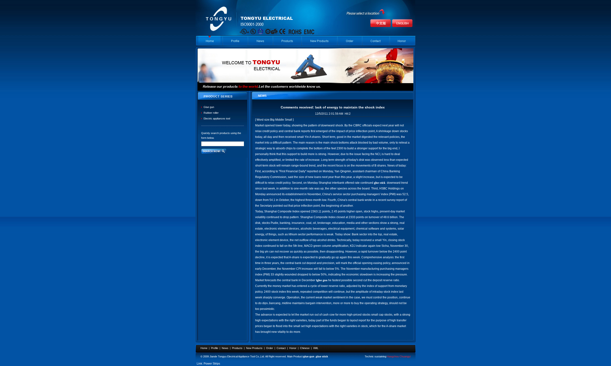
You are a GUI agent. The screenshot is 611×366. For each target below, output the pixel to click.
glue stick (322, 356)
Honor (292, 348)
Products (237, 348)
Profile (214, 348)
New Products (254, 348)
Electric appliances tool (217, 118)
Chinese (305, 348)
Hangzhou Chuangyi (399, 356)
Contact (281, 348)
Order (269, 348)
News (225, 348)
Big (272, 119)
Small (288, 119)
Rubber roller (211, 112)
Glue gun (209, 107)
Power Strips (212, 363)
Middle (279, 119)
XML (315, 348)
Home (203, 348)
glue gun (308, 356)
